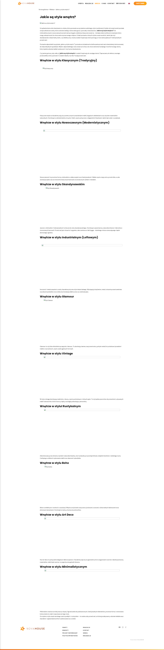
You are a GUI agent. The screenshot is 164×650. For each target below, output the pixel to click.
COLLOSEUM (140, 639)
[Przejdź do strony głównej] (26, 3)
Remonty (65, 630)
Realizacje (89, 3)
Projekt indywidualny (69, 633)
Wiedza (97, 3)
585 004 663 (120, 3)
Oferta (81, 3)
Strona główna (43, 9)
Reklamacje (87, 636)
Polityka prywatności (70, 636)
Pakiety (64, 627)
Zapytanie (140, 3)
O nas (104, 3)
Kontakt (111, 3)
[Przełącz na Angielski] (129, 3)
